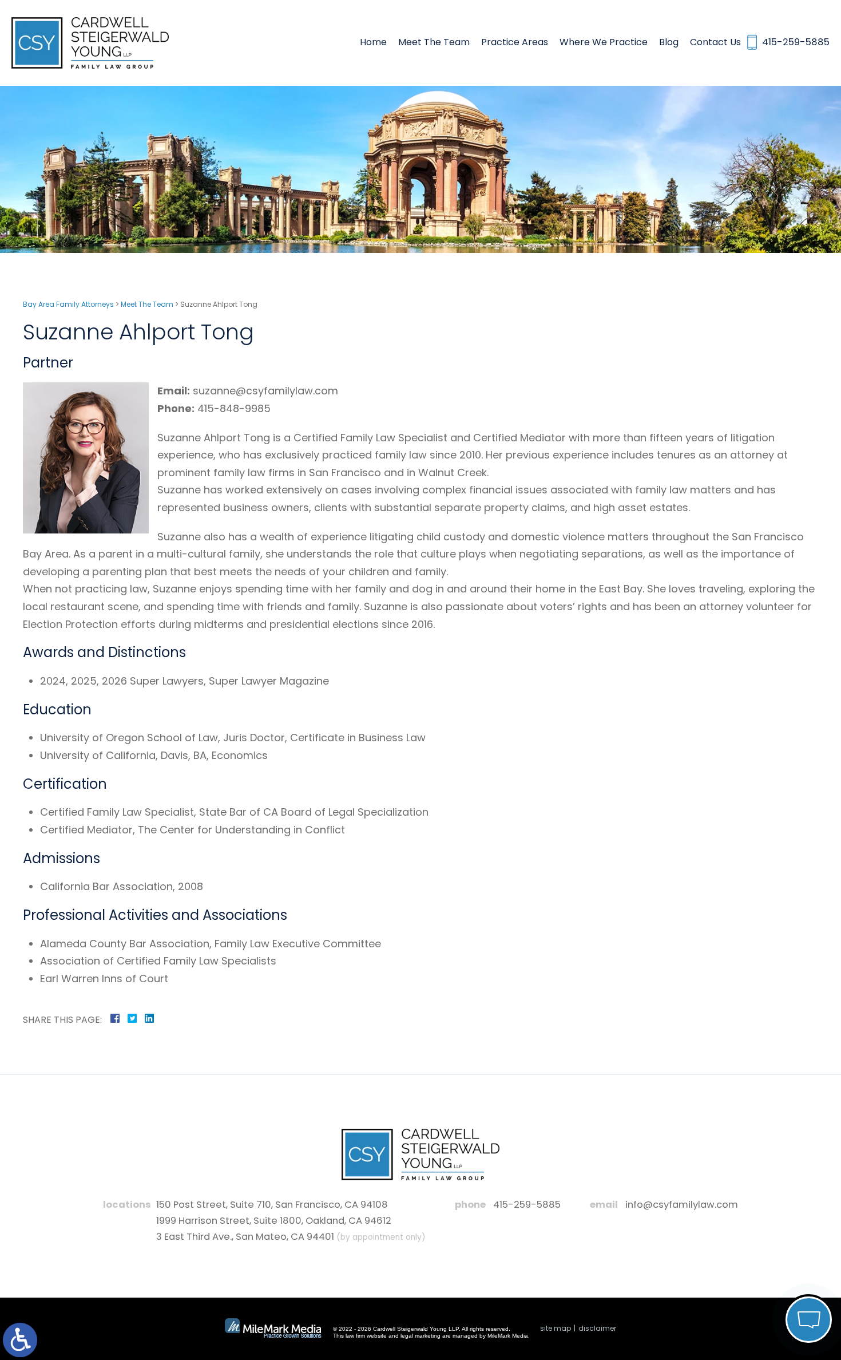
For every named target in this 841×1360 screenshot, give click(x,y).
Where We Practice (604, 42)
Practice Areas (514, 42)
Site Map (555, 1328)
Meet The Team (434, 42)
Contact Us (715, 42)
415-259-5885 (527, 1204)
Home (373, 42)
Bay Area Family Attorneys (68, 304)
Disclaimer (597, 1328)
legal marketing (420, 1336)
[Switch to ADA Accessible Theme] (20, 1340)
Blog (669, 42)
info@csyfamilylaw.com (681, 1204)
